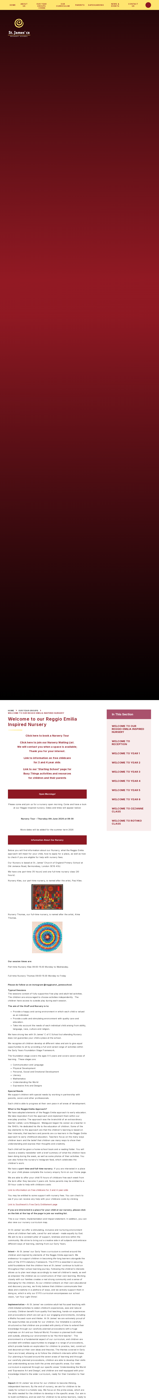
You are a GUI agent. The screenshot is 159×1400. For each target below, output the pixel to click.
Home (11, 711)
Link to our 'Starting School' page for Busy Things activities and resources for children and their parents (47, 773)
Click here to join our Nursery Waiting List (47, 742)
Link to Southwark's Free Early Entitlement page (32, 1204)
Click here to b (47, 735)
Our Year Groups (28, 711)
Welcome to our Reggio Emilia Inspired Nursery (36, 713)
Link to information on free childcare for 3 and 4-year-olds (38, 1190)
